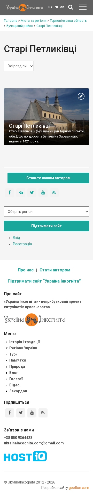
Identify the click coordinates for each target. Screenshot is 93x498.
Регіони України (23, 348)
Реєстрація (22, 244)
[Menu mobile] (83, 8)
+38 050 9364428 (18, 438)
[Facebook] (9, 412)
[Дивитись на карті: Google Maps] (81, 96)
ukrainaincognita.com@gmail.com (34, 443)
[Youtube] (31, 412)
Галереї (15, 379)
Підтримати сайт (46, 226)
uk (50, 7)
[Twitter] (20, 412)
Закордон (18, 391)
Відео (14, 385)
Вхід (16, 238)
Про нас (26, 270)
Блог (13, 373)
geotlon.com (79, 488)
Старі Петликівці (29, 126)
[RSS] (43, 412)
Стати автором (55, 270)
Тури (13, 354)
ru (56, 7)
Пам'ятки (17, 360)
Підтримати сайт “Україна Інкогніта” (44, 281)
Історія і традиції (24, 342)
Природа (17, 366)
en (62, 7)
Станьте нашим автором (48, 178)
